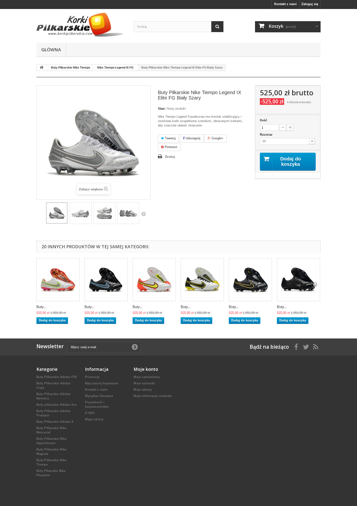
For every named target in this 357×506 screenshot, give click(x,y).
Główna (51, 50)
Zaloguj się (309, 4)
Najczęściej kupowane (101, 383)
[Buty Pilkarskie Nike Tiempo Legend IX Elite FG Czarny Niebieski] (106, 279)
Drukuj (170, 157)
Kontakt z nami (285, 4)
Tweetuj (170, 138)
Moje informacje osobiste (153, 396)
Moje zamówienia (147, 377)
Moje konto (146, 369)
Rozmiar (266, 134)
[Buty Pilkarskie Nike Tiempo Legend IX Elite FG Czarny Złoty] (250, 279)
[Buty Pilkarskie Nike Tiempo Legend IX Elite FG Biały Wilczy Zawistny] (202, 279)
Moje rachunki (144, 383)
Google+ (217, 138)
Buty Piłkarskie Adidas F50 (56, 377)
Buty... (41, 307)
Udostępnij (192, 138)
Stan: (162, 108)
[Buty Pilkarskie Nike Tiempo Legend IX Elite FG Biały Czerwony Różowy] (58, 279)
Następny (143, 213)
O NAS (90, 413)
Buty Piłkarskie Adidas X (55, 422)
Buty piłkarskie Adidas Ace (56, 405)
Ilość (263, 120)
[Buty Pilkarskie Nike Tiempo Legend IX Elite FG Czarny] (298, 279)
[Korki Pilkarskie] (81, 25)
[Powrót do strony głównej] (41, 68)
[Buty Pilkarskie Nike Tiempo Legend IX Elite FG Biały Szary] (57, 213)
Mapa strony (94, 419)
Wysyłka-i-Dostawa (99, 396)
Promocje (92, 377)
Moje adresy (143, 389)
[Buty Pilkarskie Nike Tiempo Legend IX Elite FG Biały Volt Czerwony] (154, 279)
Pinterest (170, 147)
